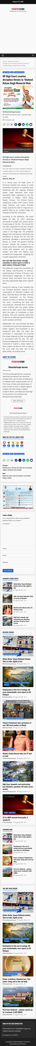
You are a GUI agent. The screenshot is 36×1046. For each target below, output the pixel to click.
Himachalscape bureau (12, 112)
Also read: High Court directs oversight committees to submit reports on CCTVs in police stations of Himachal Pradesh (17, 171)
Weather (6, 685)
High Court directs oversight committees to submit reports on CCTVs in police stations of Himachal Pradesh (16, 262)
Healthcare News (13, 972)
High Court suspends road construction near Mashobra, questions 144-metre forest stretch (7, 621)
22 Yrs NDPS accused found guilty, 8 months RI (15, 818)
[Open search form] (33, 55)
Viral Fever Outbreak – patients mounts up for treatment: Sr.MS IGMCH (7, 872)
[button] (3, 55)
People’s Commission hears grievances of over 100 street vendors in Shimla (17, 724)
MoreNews (13, 1044)
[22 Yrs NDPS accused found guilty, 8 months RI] (18, 804)
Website (5, 562)
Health (6, 1005)
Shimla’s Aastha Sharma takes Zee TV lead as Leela (7, 610)
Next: (17, 475)
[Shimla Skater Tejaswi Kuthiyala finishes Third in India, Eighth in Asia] (18, 646)
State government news (10, 974)
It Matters (14, 779)
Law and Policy (19, 718)
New (11, 72)
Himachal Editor (8, 697)
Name (5, 548)
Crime (6, 812)
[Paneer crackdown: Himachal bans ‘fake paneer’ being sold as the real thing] (18, 966)
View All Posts (18, 401)
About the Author (18, 174)
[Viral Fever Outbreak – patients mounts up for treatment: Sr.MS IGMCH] (18, 997)
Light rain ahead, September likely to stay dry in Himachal (7, 598)
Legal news (6, 72)
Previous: (17, 467)
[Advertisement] (18, 31)
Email (4, 555)
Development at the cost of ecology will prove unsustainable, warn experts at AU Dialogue (17, 692)
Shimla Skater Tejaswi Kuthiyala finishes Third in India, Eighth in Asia (7, 587)
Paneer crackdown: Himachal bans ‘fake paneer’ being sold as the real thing (7, 861)
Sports (17, 654)
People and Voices (19, 72)
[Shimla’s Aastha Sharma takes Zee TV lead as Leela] (18, 740)
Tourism (6, 682)
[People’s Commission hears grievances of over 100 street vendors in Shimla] (18, 710)
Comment (6, 524)
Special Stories (25, 682)
